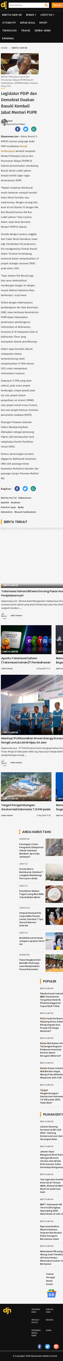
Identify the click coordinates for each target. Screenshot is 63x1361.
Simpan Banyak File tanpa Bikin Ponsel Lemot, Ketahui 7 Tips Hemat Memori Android (31, 919)
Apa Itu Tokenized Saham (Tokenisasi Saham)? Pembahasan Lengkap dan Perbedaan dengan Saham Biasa (26, 664)
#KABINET (15, 502)
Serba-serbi (43, 30)
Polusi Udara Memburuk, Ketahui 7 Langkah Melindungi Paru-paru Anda (31, 874)
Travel (25, 30)
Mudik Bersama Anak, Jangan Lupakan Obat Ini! (31, 941)
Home (4, 48)
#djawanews (24, 498)
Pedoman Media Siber (36, 1333)
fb (39, 1350)
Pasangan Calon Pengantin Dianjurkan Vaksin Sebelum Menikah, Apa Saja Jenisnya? (31, 850)
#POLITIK (5, 502)
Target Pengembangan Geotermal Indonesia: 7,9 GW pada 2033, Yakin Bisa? (25, 809)
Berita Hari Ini (12, 15)
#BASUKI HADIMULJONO (25, 512)
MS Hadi (8, 121)
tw (47, 1350)
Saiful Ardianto (16, 616)
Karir (48, 1330)
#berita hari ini (9, 498)
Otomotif (9, 22)
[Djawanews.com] (3, 5)
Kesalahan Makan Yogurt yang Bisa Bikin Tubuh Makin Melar (31, 894)
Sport (43, 22)
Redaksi (49, 1320)
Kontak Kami (49, 1310)
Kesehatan (24, 839)
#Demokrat (7, 512)
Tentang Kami (35, 1310)
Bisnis (30, 15)
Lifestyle (46, 15)
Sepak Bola (27, 22)
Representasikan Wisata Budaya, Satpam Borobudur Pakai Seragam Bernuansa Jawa (51, 1232)
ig (56, 1350)
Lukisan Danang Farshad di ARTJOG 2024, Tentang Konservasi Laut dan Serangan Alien (51, 1133)
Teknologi (9, 30)
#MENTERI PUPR (8, 507)
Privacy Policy (35, 1321)
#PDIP (21, 507)
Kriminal (8, 38)
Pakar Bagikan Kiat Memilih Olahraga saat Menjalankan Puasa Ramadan (30, 964)
